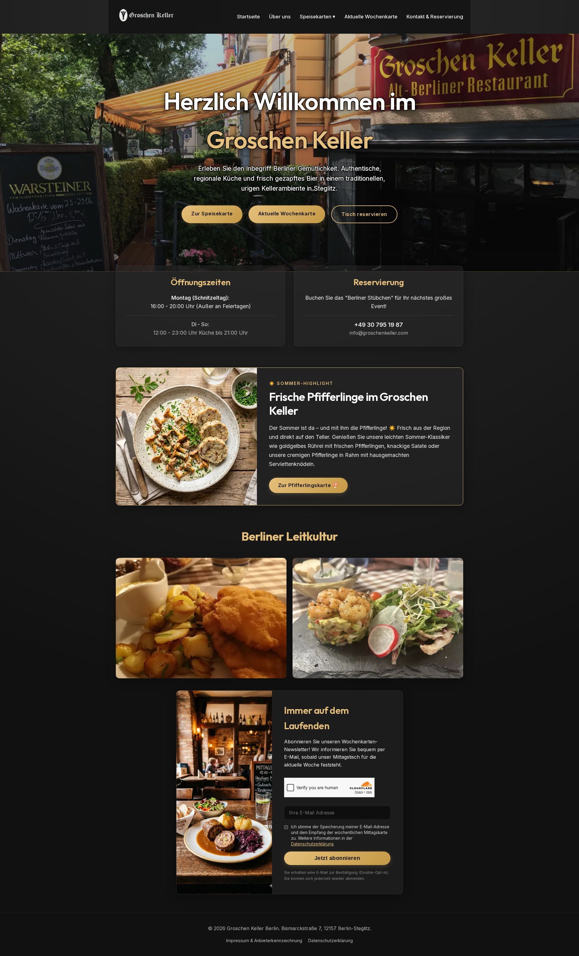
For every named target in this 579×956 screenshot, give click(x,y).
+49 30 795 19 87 (378, 324)
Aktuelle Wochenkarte (370, 17)
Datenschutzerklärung (312, 844)
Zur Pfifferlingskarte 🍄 (308, 485)
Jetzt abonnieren (337, 858)
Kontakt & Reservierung (435, 17)
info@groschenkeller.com (379, 333)
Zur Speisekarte (212, 214)
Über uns (280, 17)
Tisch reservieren (364, 214)
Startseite (248, 17)
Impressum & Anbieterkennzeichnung (264, 940)
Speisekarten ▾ (317, 17)
